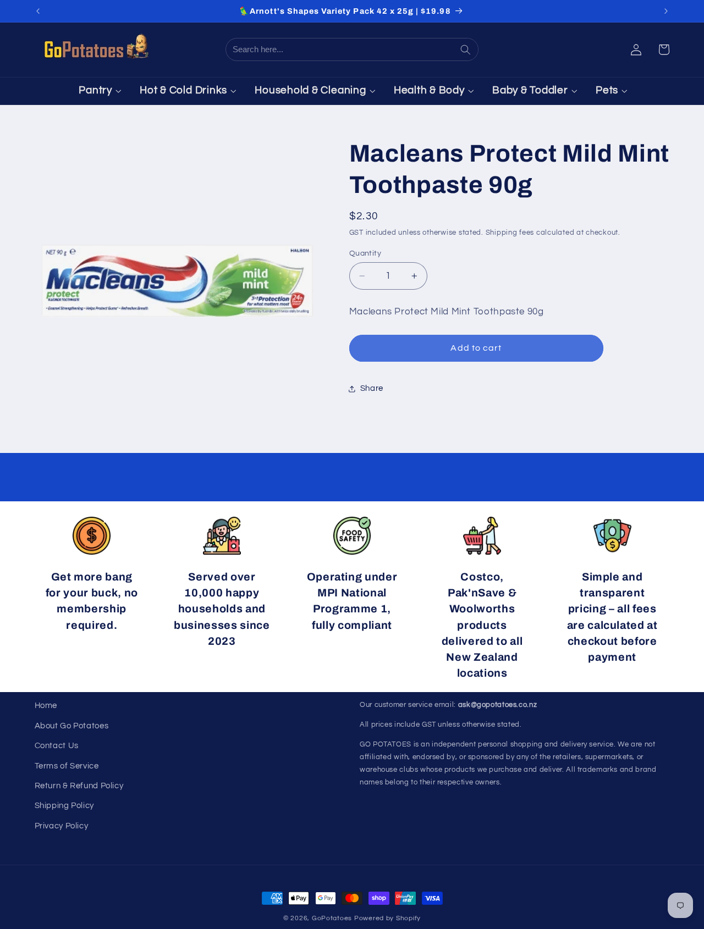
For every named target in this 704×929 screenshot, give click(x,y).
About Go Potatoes (72, 726)
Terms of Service (67, 766)
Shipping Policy (64, 805)
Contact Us (57, 746)
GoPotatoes (332, 918)
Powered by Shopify (387, 918)
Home (46, 705)
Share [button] (371, 388)
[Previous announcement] (38, 11)
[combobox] (341, 49)
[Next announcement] (666, 11)
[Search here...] (466, 49)
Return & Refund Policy (79, 786)
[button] (663, 49)
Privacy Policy (62, 826)
